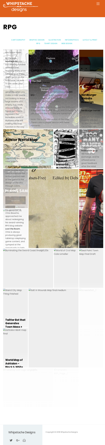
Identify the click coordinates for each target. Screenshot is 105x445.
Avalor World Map (21, 139)
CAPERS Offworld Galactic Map (52, 70)
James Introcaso (24, 149)
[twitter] (11, 440)
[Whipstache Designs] (20, 11)
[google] (17, 440)
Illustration (55, 40)
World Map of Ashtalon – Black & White (14, 363)
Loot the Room (12, 228)
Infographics (72, 40)
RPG (38, 43)
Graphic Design (37, 40)
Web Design (66, 43)
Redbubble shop (89, 150)
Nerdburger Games (40, 82)
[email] (24, 440)
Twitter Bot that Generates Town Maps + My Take (15, 325)
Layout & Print (90, 40)
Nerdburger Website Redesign (88, 98)
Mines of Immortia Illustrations (63, 164)
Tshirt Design (50, 43)
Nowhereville (11, 61)
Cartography (18, 40)
